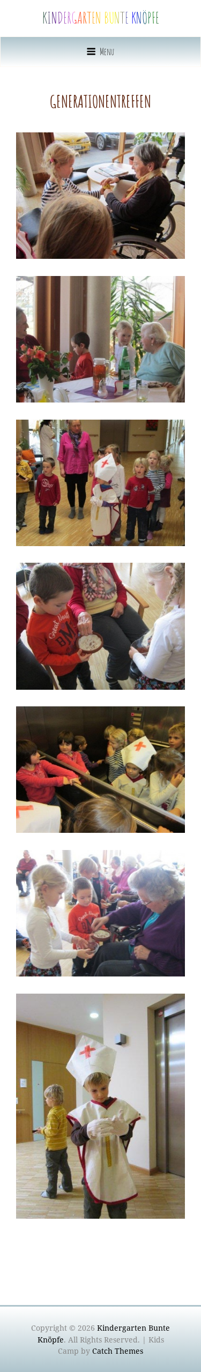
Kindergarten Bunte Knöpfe (100, 18)
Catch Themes (117, 1351)
